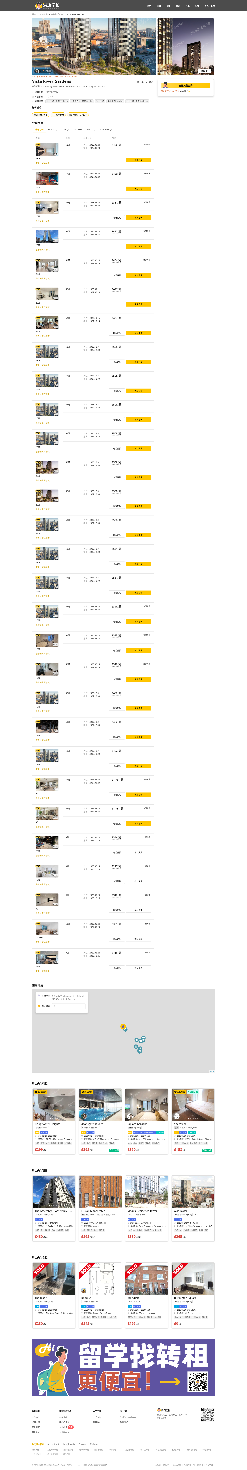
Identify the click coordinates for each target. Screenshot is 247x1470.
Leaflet (212, 1071)
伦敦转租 (35, 1450)
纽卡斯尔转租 (52, 1454)
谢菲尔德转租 (68, 1450)
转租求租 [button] (36, 1410)
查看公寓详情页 (43, 163)
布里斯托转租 (161, 1450)
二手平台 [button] (97, 1410)
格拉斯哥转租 (83, 1450)
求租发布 (36, 1432)
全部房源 (36, 1417)
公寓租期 (39, 92)
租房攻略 (63, 1417)
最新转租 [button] (82, 1444)
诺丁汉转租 (145, 1450)
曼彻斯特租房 (57, 14)
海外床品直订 (65, 1432)
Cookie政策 (177, 1465)
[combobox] (68, 1006)
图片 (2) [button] (204, 71)
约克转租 (66, 1454)
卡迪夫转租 (36, 1454)
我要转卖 (97, 1422)
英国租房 (44, 14)
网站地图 (209, 1465)
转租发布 (36, 1427)
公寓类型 (39, 96)
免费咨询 (139, 160)
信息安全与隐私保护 (162, 1465)
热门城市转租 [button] (38, 1444)
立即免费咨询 (186, 85)
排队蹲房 (139, 852)
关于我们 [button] (124, 1410)
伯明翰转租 (98, 1450)
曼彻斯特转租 (52, 1450)
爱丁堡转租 (129, 1450)
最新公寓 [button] (94, 1444)
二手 (188, 6)
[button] (46, 5)
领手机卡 (65, 1427)
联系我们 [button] (124, 1422)
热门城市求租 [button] (69, 1444)
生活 (197, 6)
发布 (178, 6)
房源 (159, 6)
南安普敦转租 (192, 1450)
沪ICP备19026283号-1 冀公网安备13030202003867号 (87, 1465)
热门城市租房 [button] (53, 1444)
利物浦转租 (207, 1450)
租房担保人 (64, 1422)
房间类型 (39, 101)
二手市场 (97, 1417)
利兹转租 (112, 1450)
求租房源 (36, 1422)
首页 (149, 6)
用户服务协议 (198, 1465)
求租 (168, 6)
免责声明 (187, 1465)
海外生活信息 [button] (65, 1410)
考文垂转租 (176, 1450)
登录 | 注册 (210, 6)
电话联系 (117, 217)
